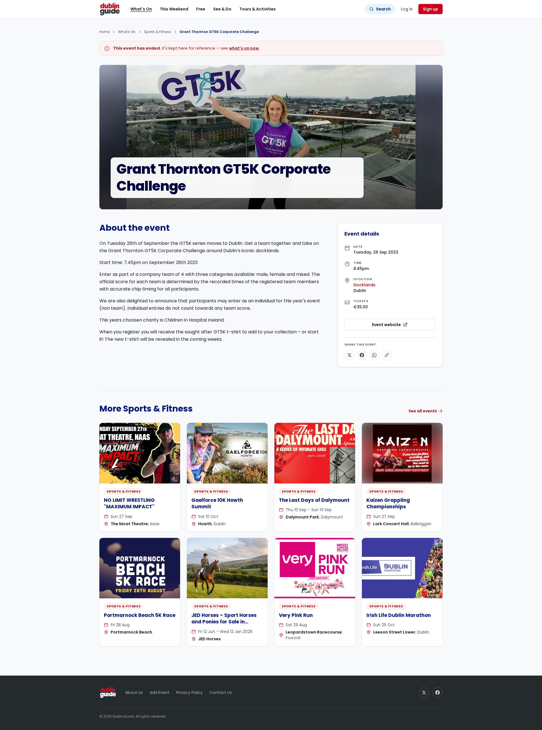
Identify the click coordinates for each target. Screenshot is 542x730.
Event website (402, 326)
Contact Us (220, 692)
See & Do (222, 9)
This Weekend (174, 9)
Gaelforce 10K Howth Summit (217, 503)
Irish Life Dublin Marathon (398, 615)
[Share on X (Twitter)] (349, 355)
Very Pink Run (296, 615)
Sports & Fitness (157, 31)
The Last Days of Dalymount (314, 500)
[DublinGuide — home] (109, 9)
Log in (407, 9)
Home (104, 31)
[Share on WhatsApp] (374, 355)
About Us (134, 692)
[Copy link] (387, 355)
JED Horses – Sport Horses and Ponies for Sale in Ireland (224, 622)
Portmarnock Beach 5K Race (139, 615)
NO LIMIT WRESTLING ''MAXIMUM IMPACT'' (129, 503)
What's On (141, 9)
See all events (422, 411)
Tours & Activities (257, 9)
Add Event (159, 692)
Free (200, 9)
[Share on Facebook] (362, 355)
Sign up (430, 9)
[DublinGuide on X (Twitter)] (424, 692)
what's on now (244, 48)
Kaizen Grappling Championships (388, 503)
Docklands (364, 285)
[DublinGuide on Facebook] (437, 692)
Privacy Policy (189, 692)
